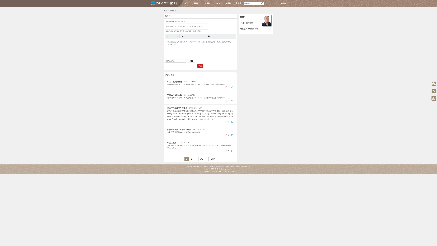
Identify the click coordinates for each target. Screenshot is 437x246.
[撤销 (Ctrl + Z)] (168, 36)
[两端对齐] (203, 36)
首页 (186, 3)
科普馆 (228, 3)
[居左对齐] (191, 36)
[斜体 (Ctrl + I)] (186, 36)
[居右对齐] (199, 36)
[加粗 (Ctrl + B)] (182, 36)
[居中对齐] (195, 36)
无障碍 (283, 3)
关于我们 (238, 167)
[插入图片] (209, 36)
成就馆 (217, 3)
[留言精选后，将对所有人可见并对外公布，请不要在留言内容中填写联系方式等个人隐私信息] (200, 48)
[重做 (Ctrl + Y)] (172, 36)
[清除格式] (177, 36)
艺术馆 (207, 3)
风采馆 (197, 3)
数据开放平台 (246, 167)
